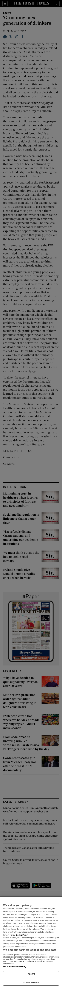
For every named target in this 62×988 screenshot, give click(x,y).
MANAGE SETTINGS (31, 983)
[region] (31, 942)
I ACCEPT (31, 974)
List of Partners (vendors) (14, 966)
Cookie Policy (22, 935)
